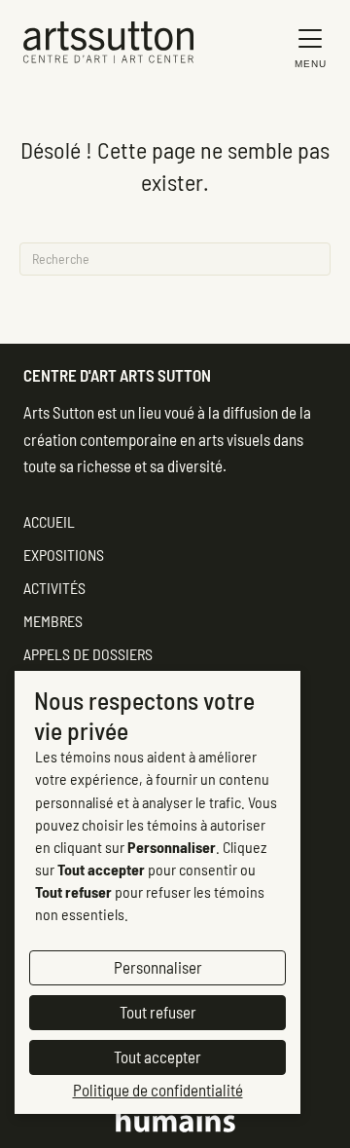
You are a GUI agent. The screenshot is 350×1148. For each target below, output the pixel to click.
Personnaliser (158, 967)
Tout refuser (158, 1011)
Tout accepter (157, 1056)
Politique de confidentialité (158, 1089)
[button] (306, 47)
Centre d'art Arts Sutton (117, 375)
